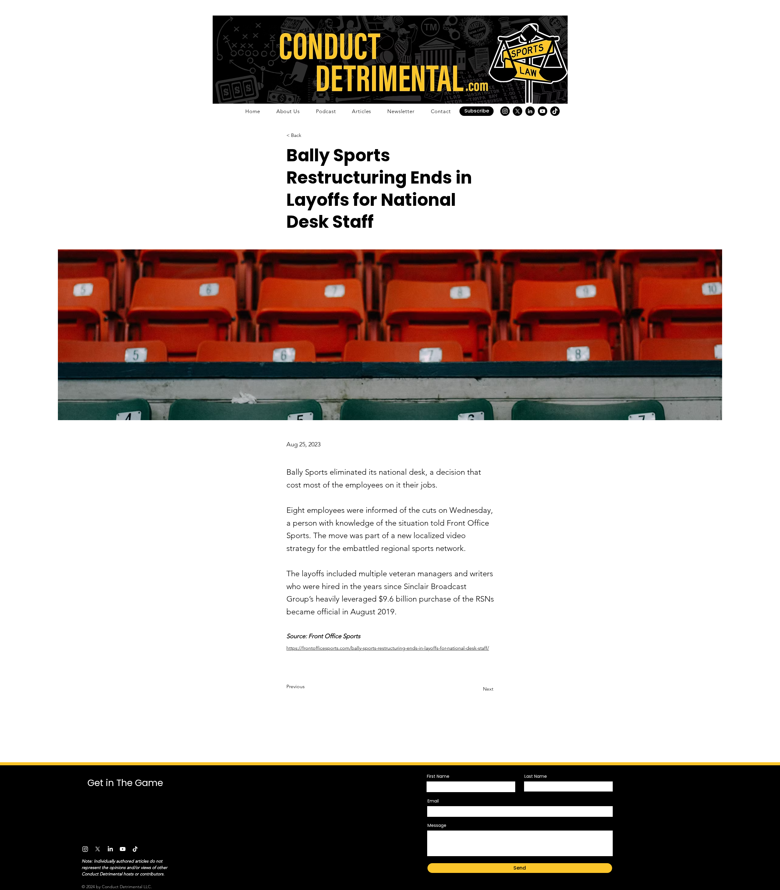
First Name (438, 776)
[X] (517, 111)
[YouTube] (542, 111)
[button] (476, 111)
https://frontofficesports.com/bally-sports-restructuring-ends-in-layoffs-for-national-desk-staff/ (387, 648)
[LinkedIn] (530, 111)
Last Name (535, 776)
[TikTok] (555, 111)
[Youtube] (122, 849)
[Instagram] (505, 111)
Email (433, 801)
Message (436, 825)
